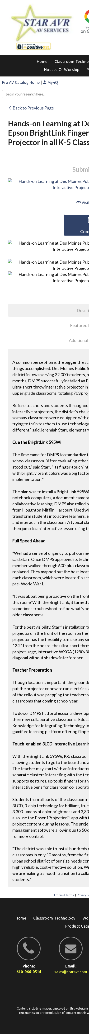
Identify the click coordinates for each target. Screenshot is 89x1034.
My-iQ (52, 82)
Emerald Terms (64, 895)
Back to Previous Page (33, 107)
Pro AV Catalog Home (21, 82)
